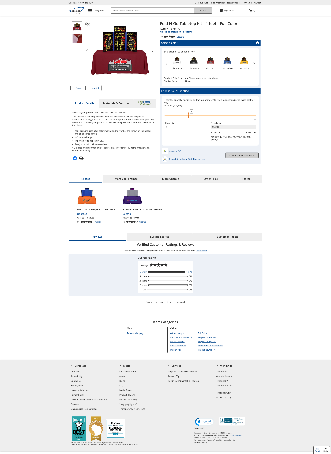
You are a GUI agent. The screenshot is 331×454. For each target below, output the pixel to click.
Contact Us (76, 380)
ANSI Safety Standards (181, 337)
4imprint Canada (224, 376)
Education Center (127, 371)
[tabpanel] (165, 273)
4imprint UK (222, 380)
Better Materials (178, 345)
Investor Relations (80, 390)
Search (203, 10)
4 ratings (143, 222)
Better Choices (177, 341)
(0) (252, 11)
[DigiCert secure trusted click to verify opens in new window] (204, 422)
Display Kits (176, 349)
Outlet (258, 2)
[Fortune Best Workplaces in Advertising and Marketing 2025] (78, 429)
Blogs (122, 380)
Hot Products (218, 2)
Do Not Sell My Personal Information (89, 400)
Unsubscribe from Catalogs (84, 409)
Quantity (169, 123)
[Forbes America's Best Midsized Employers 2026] (115, 429)
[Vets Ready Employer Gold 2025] (95, 429)
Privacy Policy (77, 395)
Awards (122, 376)
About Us (75, 371)
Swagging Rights (128, 404)
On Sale (248, 2)
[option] (177, 62)
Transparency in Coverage (132, 409)
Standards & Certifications (210, 345)
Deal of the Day (223, 397)
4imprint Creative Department (182, 371)
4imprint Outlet (223, 392)
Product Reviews (127, 394)
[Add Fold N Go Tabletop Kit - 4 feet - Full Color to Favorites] (88, 24)
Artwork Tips (174, 376)
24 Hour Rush (202, 2)
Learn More (201, 250)
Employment (77, 385)
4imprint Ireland (224, 385)
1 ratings (181, 36)
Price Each (216, 123)
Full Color (202, 333)
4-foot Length (177, 333)
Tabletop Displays (135, 333)
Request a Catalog (128, 399)
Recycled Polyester (207, 341)
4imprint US (222, 371)
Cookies (75, 404)
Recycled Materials (207, 337)
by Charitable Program (183, 380)
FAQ (121, 385)
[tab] (84, 103)
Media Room (125, 390)
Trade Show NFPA (206, 349)
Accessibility (76, 376)
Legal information (236, 435)
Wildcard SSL (200, 429)
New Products (234, 2)
